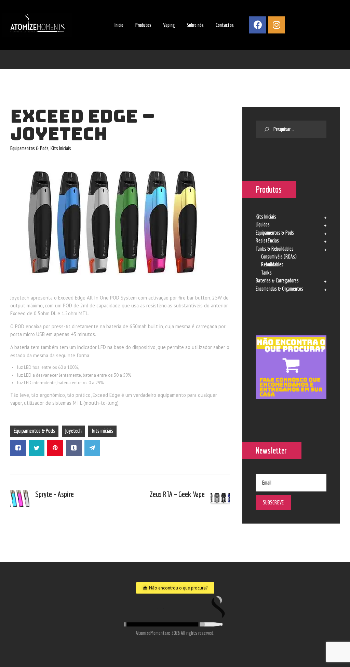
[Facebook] (257, 24)
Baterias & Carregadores (277, 280)
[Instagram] (276, 24)
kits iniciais (102, 430)
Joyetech (73, 430)
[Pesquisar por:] (291, 129)
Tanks (266, 272)
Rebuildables (272, 264)
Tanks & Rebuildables (275, 249)
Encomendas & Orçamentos (279, 289)
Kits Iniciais (61, 148)
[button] (175, 588)
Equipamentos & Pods (29, 148)
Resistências (267, 240)
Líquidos (263, 224)
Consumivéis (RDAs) (279, 256)
